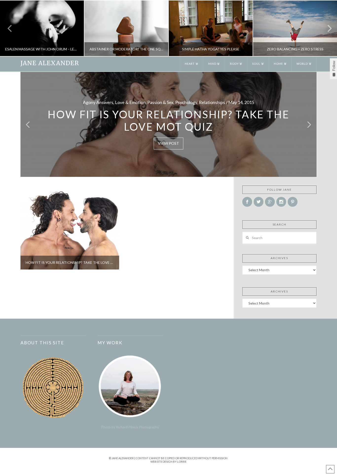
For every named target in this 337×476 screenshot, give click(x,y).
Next (326, 28)
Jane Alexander (49, 63)
